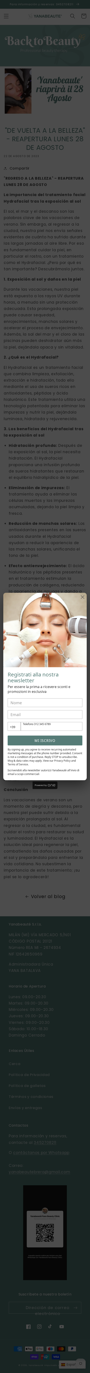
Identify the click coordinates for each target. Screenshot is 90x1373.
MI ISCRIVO (45, 740)
